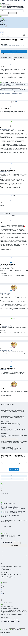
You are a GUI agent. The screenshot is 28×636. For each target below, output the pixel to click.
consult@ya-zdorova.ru (15, 541)
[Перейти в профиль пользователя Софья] (14, 62)
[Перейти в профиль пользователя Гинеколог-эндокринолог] (14, 166)
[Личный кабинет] (1, 16)
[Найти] (23, 11)
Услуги (1, 19)
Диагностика (3, 20)
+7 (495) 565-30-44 (4, 12)
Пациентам (2, 24)
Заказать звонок (12, 13)
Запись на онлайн (13, 438)
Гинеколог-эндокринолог (7, 170)
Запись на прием (4, 14)
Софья (5, 44)
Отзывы (1, 27)
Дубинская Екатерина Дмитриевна (13, 408)
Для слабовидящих (6, 4)
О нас (1, 17)
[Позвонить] (1, 32)
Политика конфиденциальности (13, 621)
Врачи (1, 23)
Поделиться (14, 475)
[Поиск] (3, 32)
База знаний (2, 25)
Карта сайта (3, 621)
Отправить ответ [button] (14, 469)
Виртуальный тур (4, 493)
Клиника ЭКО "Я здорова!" (6, 451)
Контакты (5, 27)
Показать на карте (5, 538)
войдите (16, 457)
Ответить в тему (14, 51)
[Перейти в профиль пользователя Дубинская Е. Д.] (14, 104)
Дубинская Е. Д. (5, 108)
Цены (1, 21)
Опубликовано (6, 67)
